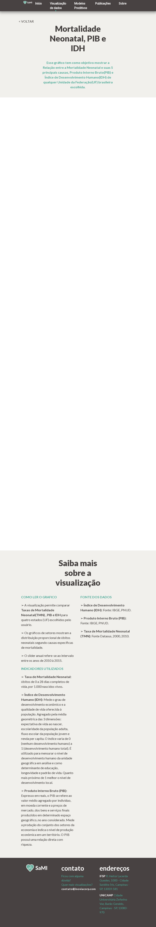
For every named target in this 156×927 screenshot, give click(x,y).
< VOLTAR (26, 21)
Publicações (103, 3)
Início (38, 3)
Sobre (123, 3)
